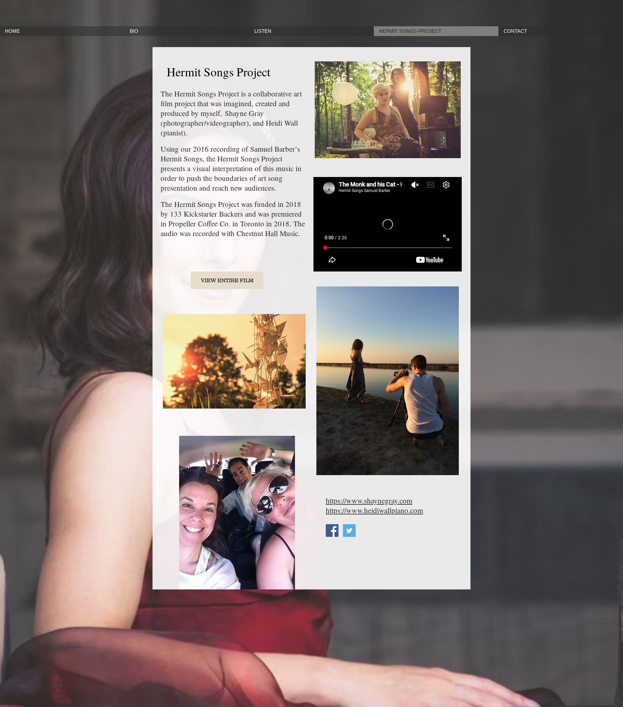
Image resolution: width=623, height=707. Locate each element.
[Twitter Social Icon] (349, 530)
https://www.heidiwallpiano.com (374, 510)
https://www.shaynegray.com (369, 500)
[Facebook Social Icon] (332, 530)
